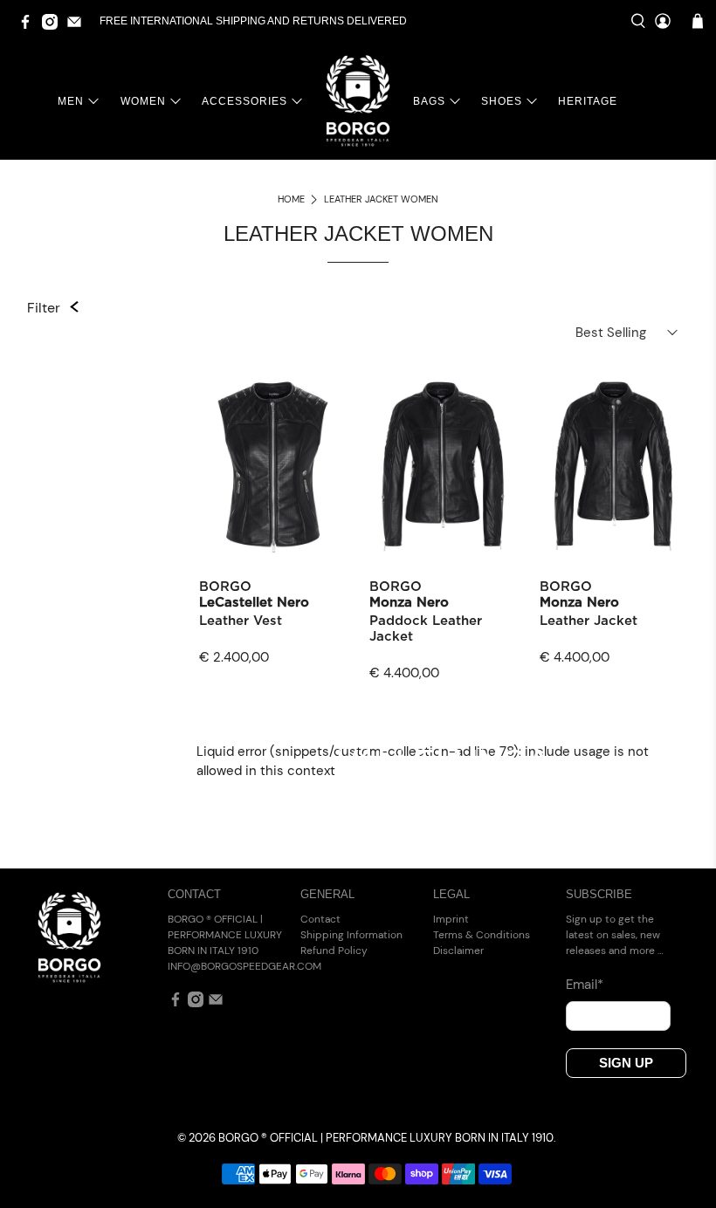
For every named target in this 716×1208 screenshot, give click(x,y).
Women (143, 101)
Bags (429, 101)
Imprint (451, 919)
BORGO (225, 587)
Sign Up (626, 1062)
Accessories (244, 101)
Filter (43, 308)
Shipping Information (351, 935)
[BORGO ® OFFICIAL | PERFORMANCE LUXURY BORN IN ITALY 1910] (358, 101)
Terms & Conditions (481, 935)
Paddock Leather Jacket (425, 628)
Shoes (501, 101)
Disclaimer (458, 950)
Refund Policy (334, 950)
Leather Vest (240, 621)
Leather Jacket (588, 621)
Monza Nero (409, 602)
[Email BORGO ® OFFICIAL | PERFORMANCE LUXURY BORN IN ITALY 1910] (78, 26)
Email (584, 984)
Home (291, 199)
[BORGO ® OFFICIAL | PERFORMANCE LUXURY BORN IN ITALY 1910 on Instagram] (54, 26)
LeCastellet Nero (254, 602)
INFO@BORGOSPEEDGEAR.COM (244, 966)
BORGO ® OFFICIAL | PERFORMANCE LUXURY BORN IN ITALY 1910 (386, 1138)
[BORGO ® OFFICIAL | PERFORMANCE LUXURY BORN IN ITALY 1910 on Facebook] (29, 26)
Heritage (587, 101)
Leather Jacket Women (381, 199)
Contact (320, 919)
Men (71, 101)
